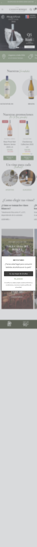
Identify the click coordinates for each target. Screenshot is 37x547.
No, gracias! (18, 278)
